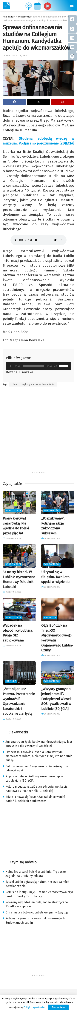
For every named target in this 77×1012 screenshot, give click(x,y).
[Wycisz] (55, 366)
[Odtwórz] (11, 366)
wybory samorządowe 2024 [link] (38, 384)
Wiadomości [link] (13, 510)
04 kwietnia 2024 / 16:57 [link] (16, 55)
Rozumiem (58, 1007)
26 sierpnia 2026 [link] (13, 539)
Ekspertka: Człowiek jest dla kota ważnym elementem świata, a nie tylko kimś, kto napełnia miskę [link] (38, 756)
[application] (38, 366)
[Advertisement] (38, 431)
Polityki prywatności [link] (34, 1007)
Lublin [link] (14, 384)
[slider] (64, 365)
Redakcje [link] (50, 618)
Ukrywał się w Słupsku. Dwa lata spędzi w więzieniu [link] (55, 577)
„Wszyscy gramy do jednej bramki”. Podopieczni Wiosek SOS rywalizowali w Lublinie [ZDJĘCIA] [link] (56, 699)
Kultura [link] (11, 681)
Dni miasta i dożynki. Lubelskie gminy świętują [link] (37, 912)
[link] (6, 5)
